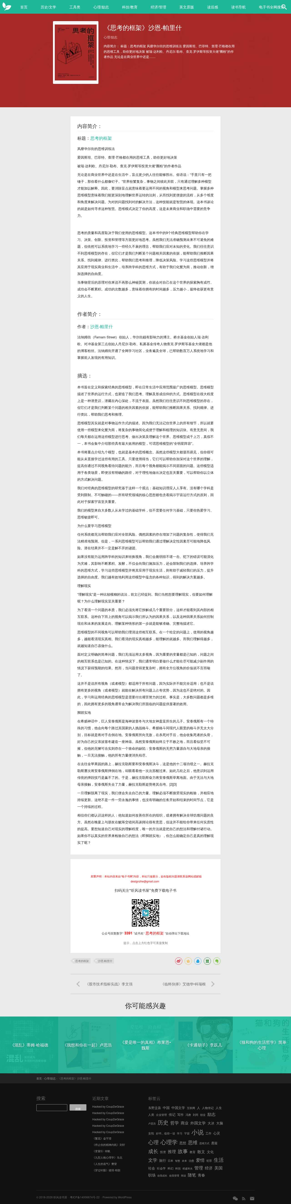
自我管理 (174, 1175)
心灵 (216, 1133)
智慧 (177, 1160)
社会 (151, 1167)
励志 (211, 1114)
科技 (178, 1168)
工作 (208, 1133)
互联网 (191, 1108)
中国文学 (178, 1107)
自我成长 (162, 1175)
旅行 (162, 1160)
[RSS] (243, 1198)
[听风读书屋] (7, 7)
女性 (151, 1133)
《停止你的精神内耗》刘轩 (108, 1145)
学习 (179, 1133)
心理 (153, 1142)
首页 (24, 7)
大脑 (219, 1123)
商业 (184, 1123)
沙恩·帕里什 (101, 326)
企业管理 (161, 1115)
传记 (172, 1114)
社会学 (161, 1168)
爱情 (200, 1160)
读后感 (212, 7)
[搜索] (284, 7)
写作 (180, 1114)
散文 (201, 1151)
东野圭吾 (154, 1107)
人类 (151, 1114)
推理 (172, 1151)
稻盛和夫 (188, 1168)
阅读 (183, 1175)
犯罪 (209, 1160)
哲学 (174, 1122)
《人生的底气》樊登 (104, 1164)
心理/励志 (101, 7)
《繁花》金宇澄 (101, 1138)
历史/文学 (48, 7)
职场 (152, 1175)
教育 (193, 1152)
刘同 (195, 1115)
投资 (163, 1152)
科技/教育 (130, 7)
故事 (183, 1150)
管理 (198, 1167)
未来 (184, 1160)
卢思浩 (152, 1123)
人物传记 (208, 1108)
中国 (166, 1107)
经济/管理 (158, 7)
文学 (152, 1160)
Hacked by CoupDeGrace (108, 1106)
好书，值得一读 (165, 1133)
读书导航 (238, 7)
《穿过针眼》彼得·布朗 (106, 1170)
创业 (203, 1115)
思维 (193, 1142)
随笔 (192, 1175)
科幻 (170, 1168)
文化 (210, 1151)
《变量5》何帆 (101, 1151)
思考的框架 (101, 138)
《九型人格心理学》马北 (107, 1157)
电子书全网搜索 (271, 7)
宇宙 (187, 1133)
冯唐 (188, 1115)
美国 (218, 1168)
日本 (170, 1160)
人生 (219, 1107)
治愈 (191, 1160)
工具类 (74, 7)
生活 (219, 1159)
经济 (209, 1168)
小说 (197, 1131)
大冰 (211, 1122)
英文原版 (186, 7)
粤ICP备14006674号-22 (85, 1197)
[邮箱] (252, 1198)
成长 (153, 1150)
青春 (201, 1175)
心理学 (169, 1142)
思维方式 (204, 1143)
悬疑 (214, 1143)
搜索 (40, 1098)
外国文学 (198, 1123)
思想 (182, 1142)
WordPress (125, 1197)
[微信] (235, 1198)
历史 (163, 1122)
